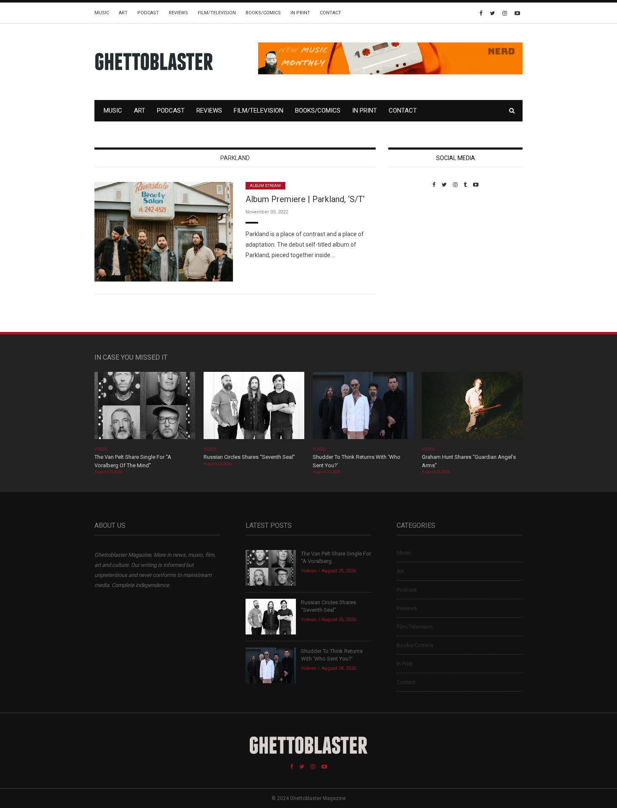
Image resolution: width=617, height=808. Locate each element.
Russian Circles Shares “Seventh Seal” (249, 457)
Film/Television (217, 13)
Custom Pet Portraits (412, 245)
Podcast (148, 13)
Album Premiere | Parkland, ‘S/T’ (305, 199)
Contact (330, 13)
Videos (100, 449)
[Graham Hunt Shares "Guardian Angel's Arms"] (472, 408)
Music (101, 13)
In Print (300, 13)
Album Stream (265, 186)
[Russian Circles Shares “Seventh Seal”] (254, 408)
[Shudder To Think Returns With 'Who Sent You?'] (363, 408)
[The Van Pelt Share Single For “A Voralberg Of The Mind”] (144, 408)
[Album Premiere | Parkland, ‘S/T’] (163, 231)
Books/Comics (263, 13)
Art (123, 13)
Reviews (178, 13)
